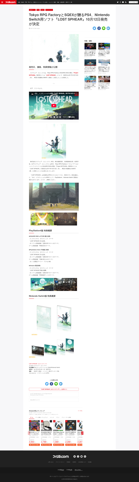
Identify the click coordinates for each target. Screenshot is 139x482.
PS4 (38, 9)
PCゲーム (30, 2)
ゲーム (31, 417)
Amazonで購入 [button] (35, 444)
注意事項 (74, 462)
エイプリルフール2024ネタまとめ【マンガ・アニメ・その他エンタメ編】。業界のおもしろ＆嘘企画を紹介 (104, 86)
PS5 (26, 2)
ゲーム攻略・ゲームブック (41, 417)
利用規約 (68, 462)
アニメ (57, 417)
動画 (55, 2)
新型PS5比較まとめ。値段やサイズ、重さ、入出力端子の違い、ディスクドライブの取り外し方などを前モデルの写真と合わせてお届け (104, 69)
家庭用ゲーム (32, 9)
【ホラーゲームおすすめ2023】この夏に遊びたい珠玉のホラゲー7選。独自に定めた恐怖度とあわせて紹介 (90, 53)
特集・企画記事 (60, 2)
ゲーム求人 (45, 2)
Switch (22, 2)
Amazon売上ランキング (37, 411)
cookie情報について (82, 462)
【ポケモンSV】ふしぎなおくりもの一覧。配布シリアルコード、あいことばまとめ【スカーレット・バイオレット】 (90, 69)
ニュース (51, 2)
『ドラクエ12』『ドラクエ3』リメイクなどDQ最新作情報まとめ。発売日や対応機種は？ (104, 53)
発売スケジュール (37, 2)
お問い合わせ (50, 462)
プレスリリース (49, 9)
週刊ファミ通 (69, 2)
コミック (52, 417)
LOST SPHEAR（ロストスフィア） (38, 364)
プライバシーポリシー (60, 462)
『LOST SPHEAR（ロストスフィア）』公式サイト (53, 389)
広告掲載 (89, 462)
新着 (19, 2)
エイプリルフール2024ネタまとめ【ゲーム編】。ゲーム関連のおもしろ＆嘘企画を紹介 (90, 86)
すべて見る (80, 410)
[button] (82, 433)
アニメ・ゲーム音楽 (66, 417)
